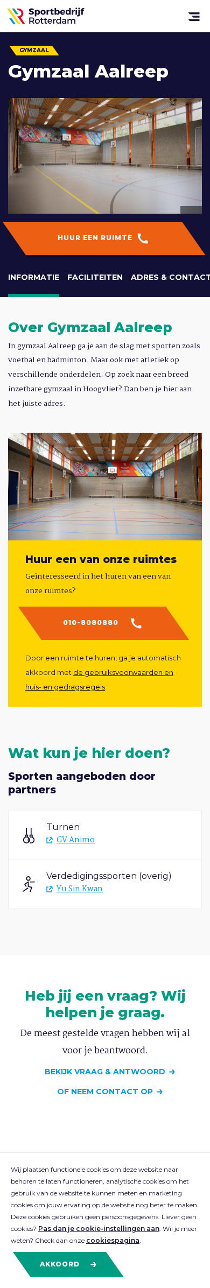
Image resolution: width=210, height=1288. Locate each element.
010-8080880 (92, 622)
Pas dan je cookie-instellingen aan (98, 1228)
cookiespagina (112, 1240)
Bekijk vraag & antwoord (105, 1071)
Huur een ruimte (96, 238)
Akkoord (61, 1264)
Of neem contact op (105, 1091)
